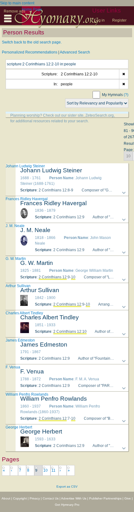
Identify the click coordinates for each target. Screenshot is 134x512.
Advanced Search (75, 52)
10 (45, 470)
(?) (126, 95)
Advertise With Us (73, 498)
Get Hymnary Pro (67, 504)
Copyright (20, 498)
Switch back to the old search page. (32, 42)
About (6, 498)
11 (53, 470)
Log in (99, 20)
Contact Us (51, 498)
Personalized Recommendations (29, 52)
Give (127, 498)
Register (119, 20)
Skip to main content (17, 3)
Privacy (35, 498)
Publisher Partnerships (105, 498)
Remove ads (14, 11)
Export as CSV (67, 486)
